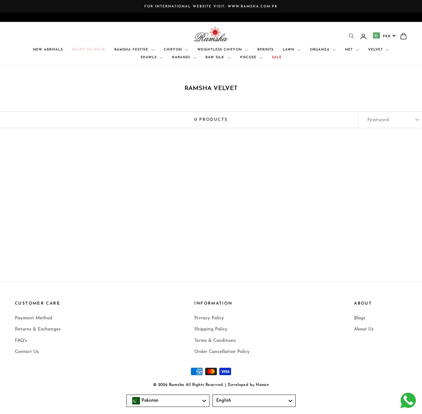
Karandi (182, 57)
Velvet (376, 49)
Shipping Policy (210, 329)
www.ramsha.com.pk (253, 6)
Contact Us (27, 352)
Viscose (249, 57)
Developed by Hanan (248, 385)
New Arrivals (48, 49)
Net (349, 49)
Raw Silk (215, 57)
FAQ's (21, 340)
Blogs (359, 318)
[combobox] (383, 35)
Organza (320, 49)
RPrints (265, 49)
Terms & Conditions (215, 340)
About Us (363, 329)
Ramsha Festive (132, 49)
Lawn (289, 49)
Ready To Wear (88, 49)
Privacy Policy (209, 318)
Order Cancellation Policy (222, 352)
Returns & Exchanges (38, 329)
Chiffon (174, 49)
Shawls (149, 57)
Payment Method (33, 318)
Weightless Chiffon (220, 49)
